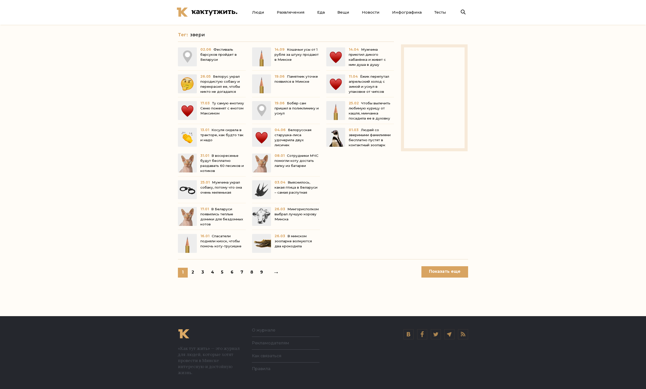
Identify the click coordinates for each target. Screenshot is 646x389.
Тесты (440, 12)
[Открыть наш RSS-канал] (463, 334)
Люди (258, 12)
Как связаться (266, 355)
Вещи (343, 12)
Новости (371, 12)
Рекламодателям (270, 343)
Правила (261, 368)
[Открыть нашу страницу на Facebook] (422, 334)
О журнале (263, 330)
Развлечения (291, 12)
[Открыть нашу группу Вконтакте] (408, 334)
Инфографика (407, 12)
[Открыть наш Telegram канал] (449, 334)
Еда (321, 12)
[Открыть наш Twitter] (436, 334)
